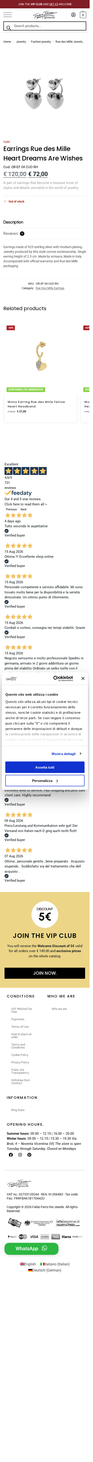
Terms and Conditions (18, 1046)
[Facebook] (11, 1155)
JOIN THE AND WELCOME (45, 4)
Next (23, 509)
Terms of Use (20, 1026)
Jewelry (21, 41)
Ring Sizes (18, 1110)
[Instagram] (20, 1155)
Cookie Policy (19, 1055)
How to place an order (21, 1035)
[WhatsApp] (44, 1248)
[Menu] (10, 15)
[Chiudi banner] (82, 678)
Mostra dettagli (64, 753)
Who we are (59, 1009)
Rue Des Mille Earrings (50, 288)
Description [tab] (13, 222)
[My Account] (73, 15)
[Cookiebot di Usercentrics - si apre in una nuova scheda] (54, 678)
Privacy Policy (20, 1062)
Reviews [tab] (13, 233)
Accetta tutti (44, 767)
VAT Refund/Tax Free (21, 1010)
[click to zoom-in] (44, 94)
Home (7, 41)
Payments (17, 1019)
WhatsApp (27, 1248)
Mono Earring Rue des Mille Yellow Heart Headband (36, 404)
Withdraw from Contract (20, 1081)
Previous (11, 509)
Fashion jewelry (41, 41)
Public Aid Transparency (20, 1071)
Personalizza (42, 780)
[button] (82, 15)
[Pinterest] (29, 1155)
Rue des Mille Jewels (69, 41)
